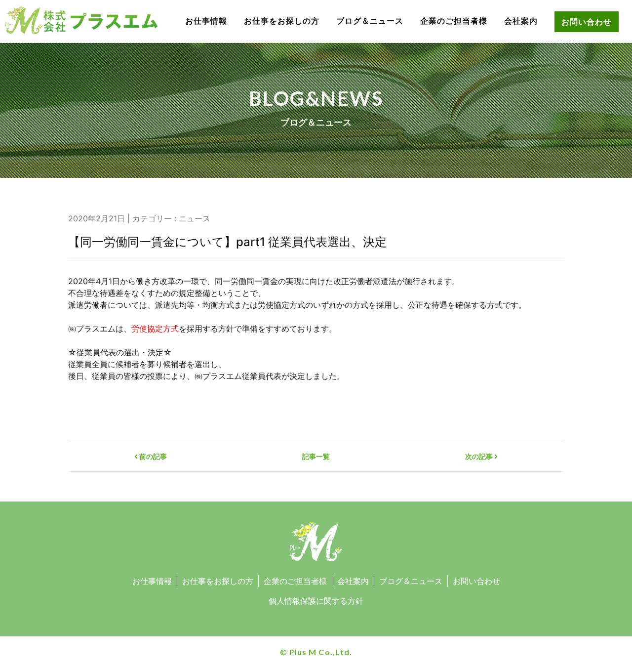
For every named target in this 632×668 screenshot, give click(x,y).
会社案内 (521, 21)
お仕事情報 (206, 21)
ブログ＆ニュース (369, 21)
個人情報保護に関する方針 (316, 601)
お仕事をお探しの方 (281, 21)
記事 (316, 456)
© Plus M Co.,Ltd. (316, 652)
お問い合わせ (586, 22)
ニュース (194, 218)
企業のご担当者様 (453, 21)
